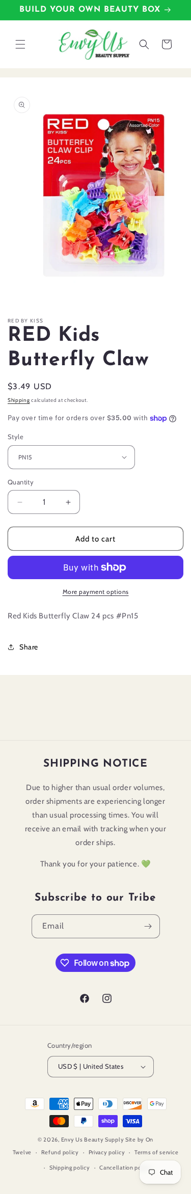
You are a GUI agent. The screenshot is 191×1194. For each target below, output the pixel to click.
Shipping (19, 400)
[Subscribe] (148, 926)
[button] (20, 44)
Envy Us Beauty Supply (92, 1139)
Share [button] (28, 647)
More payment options (96, 591)
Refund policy (60, 1152)
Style (15, 436)
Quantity (21, 482)
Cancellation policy (125, 1167)
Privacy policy (107, 1152)
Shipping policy (69, 1167)
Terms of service (156, 1152)
